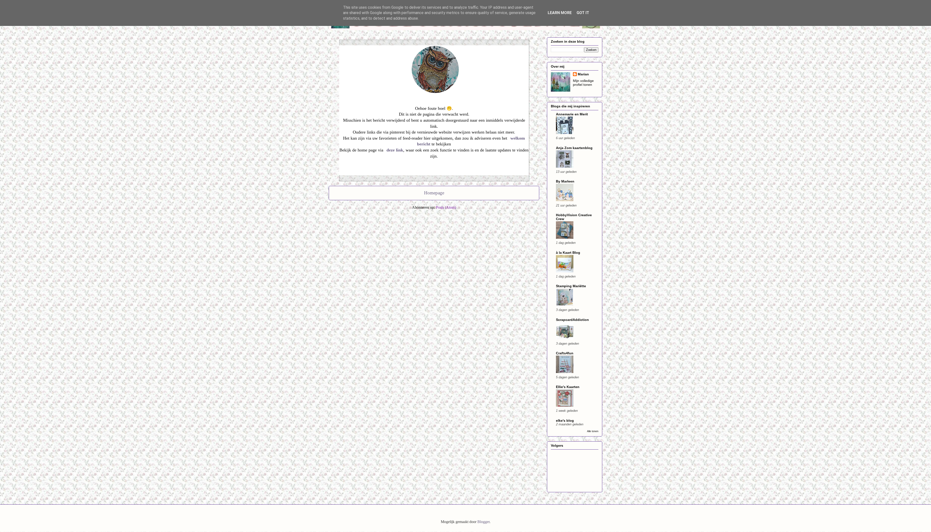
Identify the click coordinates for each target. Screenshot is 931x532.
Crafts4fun (564, 353)
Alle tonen (592, 431)
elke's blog (565, 420)
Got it (583, 12)
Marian (583, 74)
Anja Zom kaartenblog (574, 148)
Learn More (560, 12)
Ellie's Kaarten (567, 387)
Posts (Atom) (446, 207)
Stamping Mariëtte (571, 286)
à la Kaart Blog (568, 252)
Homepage (434, 192)
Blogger (483, 522)
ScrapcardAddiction (572, 320)
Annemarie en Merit (572, 114)
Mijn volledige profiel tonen (583, 83)
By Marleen (565, 181)
